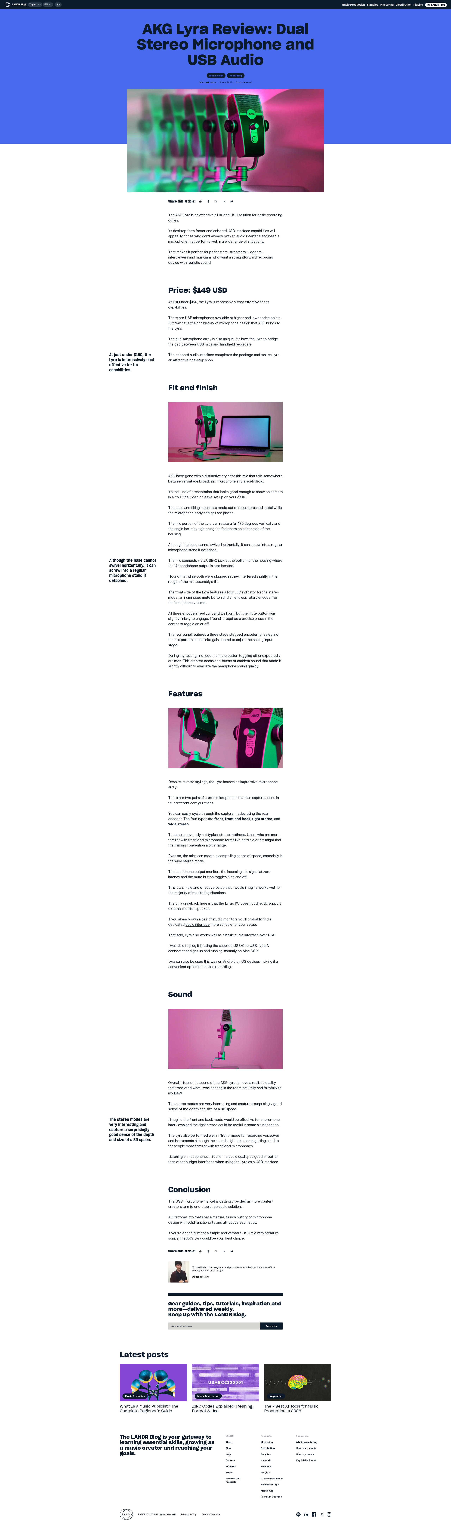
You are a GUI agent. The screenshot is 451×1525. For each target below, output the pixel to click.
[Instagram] (329, 1514)
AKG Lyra (182, 215)
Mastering (387, 4)
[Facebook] (314, 1514)
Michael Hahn (207, 82)
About (229, 1442)
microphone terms (219, 840)
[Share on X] (216, 201)
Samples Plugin (270, 1484)
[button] (48, 4)
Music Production (353, 4)
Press (229, 1472)
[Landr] (126, 1514)
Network (266, 1460)
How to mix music (306, 1448)
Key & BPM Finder (306, 1460)
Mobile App (267, 1490)
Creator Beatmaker (272, 1478)
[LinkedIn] (306, 1514)
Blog (228, 1448)
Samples (372, 4)
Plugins (418, 4)
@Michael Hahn (200, 1276)
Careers (230, 1460)
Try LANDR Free (436, 4)
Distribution (403, 4)
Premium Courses (271, 1496)
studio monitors (225, 919)
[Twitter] (321, 1514)
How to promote (305, 1454)
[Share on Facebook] (208, 201)
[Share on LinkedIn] (224, 201)
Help (228, 1454)
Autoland (248, 1267)
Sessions (266, 1466)
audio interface (198, 924)
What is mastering (306, 1442)
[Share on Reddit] (231, 201)
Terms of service (211, 1514)
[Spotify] (298, 1514)
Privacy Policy (188, 1514)
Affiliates (231, 1466)
